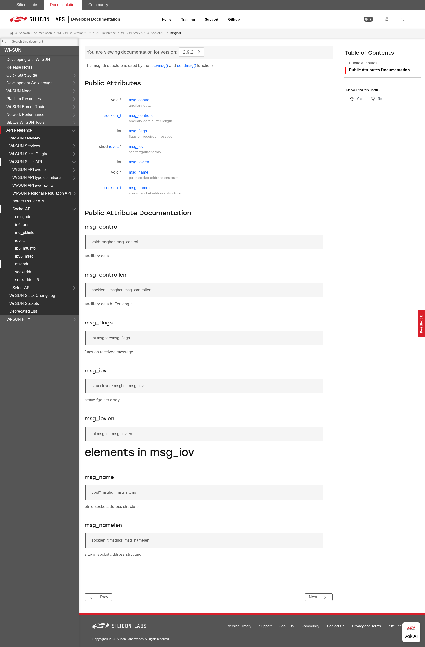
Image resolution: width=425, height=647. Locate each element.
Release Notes (19, 67)
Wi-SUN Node (18, 91)
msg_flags (138, 131)
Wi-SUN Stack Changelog (32, 295)
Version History (239, 626)
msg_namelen (141, 188)
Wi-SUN (12, 50)
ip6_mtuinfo (25, 248)
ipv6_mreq (24, 256)
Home (166, 19)
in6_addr (23, 225)
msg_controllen (142, 115)
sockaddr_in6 (27, 280)
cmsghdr (22, 217)
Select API (21, 288)
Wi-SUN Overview (25, 138)
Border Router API (28, 201)
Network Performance (25, 114)
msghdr (21, 264)
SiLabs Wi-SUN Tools (25, 122)
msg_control (139, 100)
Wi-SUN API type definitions (36, 177)
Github (234, 19)
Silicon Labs (27, 5)
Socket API (158, 33)
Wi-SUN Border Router (26, 107)
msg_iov (136, 146)
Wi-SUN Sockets (24, 303)
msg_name (138, 172)
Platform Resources (23, 99)
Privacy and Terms (366, 626)
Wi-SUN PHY (18, 319)
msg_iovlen (139, 162)
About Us (286, 626)
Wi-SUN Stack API (133, 33)
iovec (20, 240)
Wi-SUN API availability (33, 185)
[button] (368, 19)
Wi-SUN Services (24, 146)
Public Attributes (363, 63)
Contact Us (335, 626)
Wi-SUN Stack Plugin (28, 154)
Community (98, 5)
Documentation (63, 5)
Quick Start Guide (21, 75)
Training (188, 19)
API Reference (19, 130)
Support (211, 19)
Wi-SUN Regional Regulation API (41, 193)
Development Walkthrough (29, 83)
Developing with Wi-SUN (28, 59)
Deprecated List (23, 311)
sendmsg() (186, 65)
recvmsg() (159, 65)
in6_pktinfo (24, 233)
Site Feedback (400, 626)
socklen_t (112, 115)
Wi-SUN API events (29, 170)
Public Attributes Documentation (379, 70)
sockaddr (23, 272)
